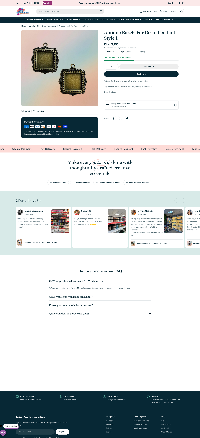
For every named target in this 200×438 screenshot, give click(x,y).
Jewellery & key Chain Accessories (42, 26)
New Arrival (27, 3)
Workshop (47, 3)
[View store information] (175, 105)
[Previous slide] (174, 200)
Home (18, 3)
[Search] (101, 11)
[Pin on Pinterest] (127, 118)
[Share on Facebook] (113, 118)
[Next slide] (181, 200)
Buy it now (141, 74)
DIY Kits (37, 3)
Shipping (117, 48)
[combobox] (70, 11)
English (170, 3)
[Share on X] (120, 118)
